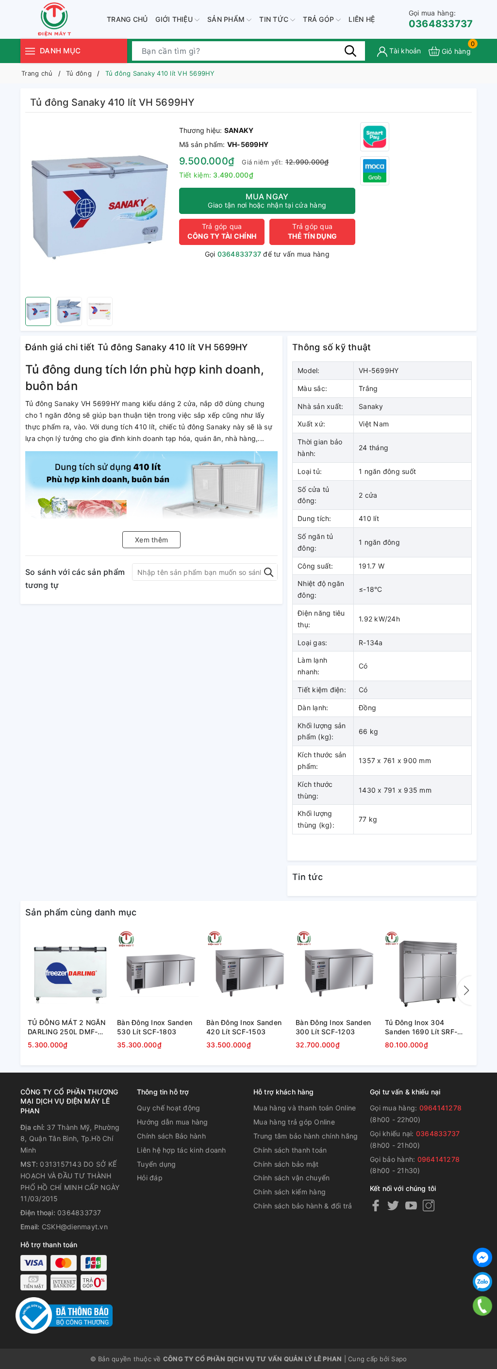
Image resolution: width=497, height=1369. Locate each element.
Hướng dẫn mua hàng (172, 1122)
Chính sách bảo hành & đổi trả (302, 1206)
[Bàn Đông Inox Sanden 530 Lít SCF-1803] (159, 972)
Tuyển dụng (156, 1164)
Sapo (399, 1359)
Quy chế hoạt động (168, 1108)
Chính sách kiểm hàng (289, 1192)
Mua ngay (267, 200)
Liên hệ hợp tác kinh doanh (181, 1150)
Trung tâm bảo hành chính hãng (305, 1136)
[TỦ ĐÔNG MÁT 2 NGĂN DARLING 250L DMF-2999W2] (70, 972)
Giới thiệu (175, 19)
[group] (99, 207)
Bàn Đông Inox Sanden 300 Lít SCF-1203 (333, 1027)
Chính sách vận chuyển (291, 1177)
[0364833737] (483, 1306)
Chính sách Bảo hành (171, 1136)
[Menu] (30, 51)
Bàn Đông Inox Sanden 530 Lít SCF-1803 (154, 1027)
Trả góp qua (221, 231)
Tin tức (274, 19)
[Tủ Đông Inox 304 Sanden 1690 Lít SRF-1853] (427, 972)
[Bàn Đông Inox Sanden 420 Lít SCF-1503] (248, 972)
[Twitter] (393, 1205)
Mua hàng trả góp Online (294, 1122)
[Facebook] (375, 1205)
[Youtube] (411, 1205)
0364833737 (441, 19)
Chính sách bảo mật (286, 1164)
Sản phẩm (227, 19)
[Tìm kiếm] (350, 51)
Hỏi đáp (150, 1177)
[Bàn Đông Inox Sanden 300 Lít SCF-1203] (338, 972)
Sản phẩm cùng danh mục (81, 912)
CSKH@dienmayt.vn (75, 1226)
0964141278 (440, 1108)
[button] (464, 990)
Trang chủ (127, 19)
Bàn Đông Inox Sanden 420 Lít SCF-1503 (244, 1027)
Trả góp (319, 19)
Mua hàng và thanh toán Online (304, 1108)
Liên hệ (361, 19)
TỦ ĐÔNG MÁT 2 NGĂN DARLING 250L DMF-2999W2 (67, 1027)
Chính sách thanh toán (290, 1150)
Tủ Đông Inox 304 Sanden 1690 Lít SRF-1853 (421, 1027)
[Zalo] (482, 1281)
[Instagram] (428, 1205)
